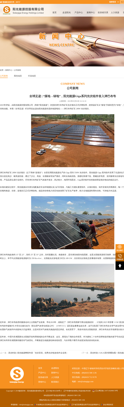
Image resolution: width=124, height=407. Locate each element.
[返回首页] (23, 16)
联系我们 (55, 382)
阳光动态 (18, 76)
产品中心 (79, 12)
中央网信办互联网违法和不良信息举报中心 (52, 405)
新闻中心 (91, 12)
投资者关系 (103, 12)
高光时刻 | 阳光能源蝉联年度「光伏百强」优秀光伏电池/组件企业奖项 (37, 353)
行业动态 (32, 76)
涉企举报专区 (108, 405)
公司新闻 (4, 76)
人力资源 (115, 12)
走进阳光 (66, 12)
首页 (54, 12)
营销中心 (42, 382)
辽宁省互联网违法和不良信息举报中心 (85, 405)
